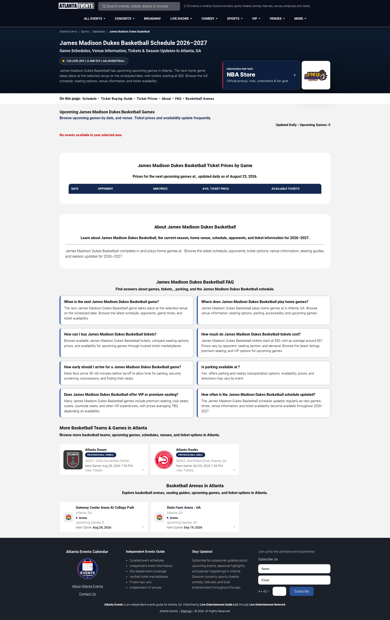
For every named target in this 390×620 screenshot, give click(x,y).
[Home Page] (76, 6)
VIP (254, 18)
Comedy (208, 18)
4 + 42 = (263, 591)
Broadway (152, 18)
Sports (233, 18)
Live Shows (179, 18)
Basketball (99, 31)
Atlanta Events (68, 31)
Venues (276, 18)
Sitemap (186, 611)
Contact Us (87, 594)
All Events (93, 18)
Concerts (123, 18)
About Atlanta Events (87, 586)
